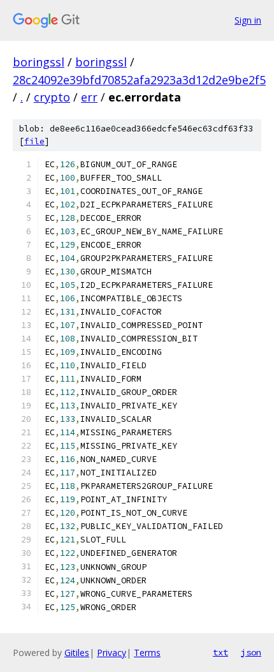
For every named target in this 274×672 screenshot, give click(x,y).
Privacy (111, 652)
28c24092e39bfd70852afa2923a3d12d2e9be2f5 (139, 79)
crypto (52, 97)
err (89, 97)
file (34, 141)
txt (220, 652)
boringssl (38, 62)
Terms (147, 652)
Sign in (247, 20)
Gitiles (76, 652)
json (251, 652)
